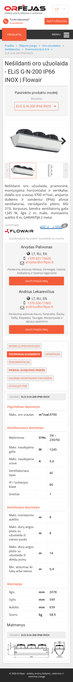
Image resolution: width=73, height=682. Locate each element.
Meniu (56, 34)
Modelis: (36, 99)
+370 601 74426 (39, 258)
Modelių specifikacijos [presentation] (24, 346)
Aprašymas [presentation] (52, 354)
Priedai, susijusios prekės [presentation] (27, 370)
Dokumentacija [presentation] (19, 362)
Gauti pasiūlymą (36, 281)
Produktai (14, 34)
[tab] (24, 346)
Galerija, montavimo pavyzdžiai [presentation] (30, 378)
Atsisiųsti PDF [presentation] (18, 386)
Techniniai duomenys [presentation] (24, 354)
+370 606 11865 (39, 303)
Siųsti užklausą (56, 21)
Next (62, 141)
